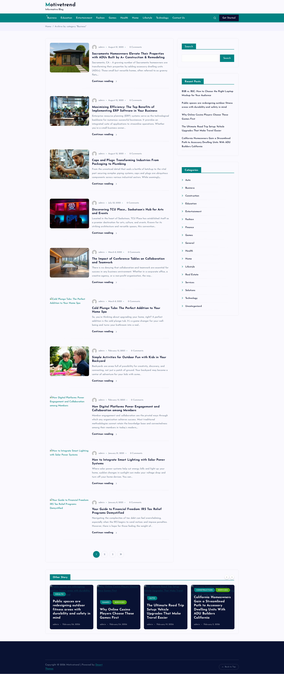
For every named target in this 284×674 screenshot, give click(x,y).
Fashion (100, 18)
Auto (188, 180)
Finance (189, 227)
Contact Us (178, 18)
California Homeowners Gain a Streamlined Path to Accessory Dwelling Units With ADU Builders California (206, 142)
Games (112, 18)
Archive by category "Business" (70, 26)
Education (66, 18)
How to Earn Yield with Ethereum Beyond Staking (212, 613)
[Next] (232, 577)
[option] (71, 607)
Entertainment (84, 18)
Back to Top (230, 667)
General (189, 243)
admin (102, 47)
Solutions (190, 290)
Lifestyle (147, 18)
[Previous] (227, 577)
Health (124, 18)
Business (52, 18)
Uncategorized (193, 306)
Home (135, 18)
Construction (192, 196)
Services (189, 282)
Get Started (228, 18)
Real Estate (192, 275)
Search (189, 46)
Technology (162, 18)
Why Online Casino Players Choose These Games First (70, 613)
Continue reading (103, 81)
